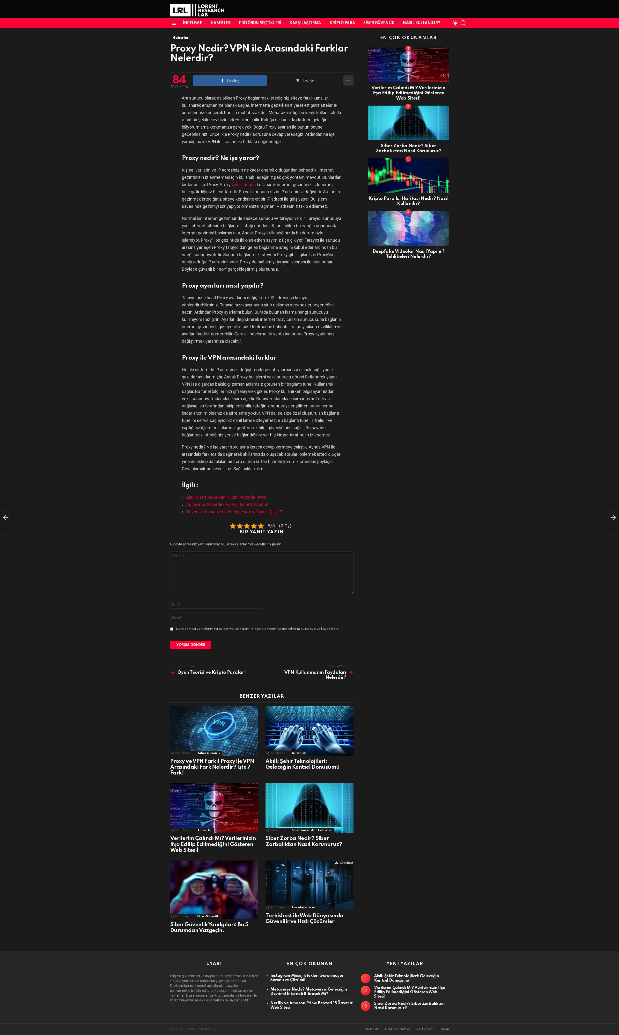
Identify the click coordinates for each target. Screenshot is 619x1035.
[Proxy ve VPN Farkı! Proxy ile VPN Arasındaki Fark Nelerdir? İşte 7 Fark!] (214, 731)
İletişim (444, 1029)
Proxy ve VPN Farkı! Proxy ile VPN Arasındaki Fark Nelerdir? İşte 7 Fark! (212, 767)
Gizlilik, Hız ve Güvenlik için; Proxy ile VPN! (226, 497)
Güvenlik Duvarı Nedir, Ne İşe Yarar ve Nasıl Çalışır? (234, 511)
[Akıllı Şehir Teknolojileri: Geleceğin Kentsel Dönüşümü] (309, 731)
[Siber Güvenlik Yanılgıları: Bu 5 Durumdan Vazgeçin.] (214, 890)
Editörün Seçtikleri (260, 23)
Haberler (221, 23)
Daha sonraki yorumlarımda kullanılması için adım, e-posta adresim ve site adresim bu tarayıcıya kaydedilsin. (257, 628)
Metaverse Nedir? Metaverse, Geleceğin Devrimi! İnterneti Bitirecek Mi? (308, 991)
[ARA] (463, 23)
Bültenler (299, 753)
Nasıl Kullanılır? (421, 23)
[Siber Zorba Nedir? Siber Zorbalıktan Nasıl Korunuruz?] (309, 808)
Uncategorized (303, 907)
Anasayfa (372, 1029)
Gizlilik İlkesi (424, 1029)
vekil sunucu (244, 184)
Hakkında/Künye (397, 1029)
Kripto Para (342, 23)
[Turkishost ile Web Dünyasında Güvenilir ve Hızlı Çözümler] (309, 885)
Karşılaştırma (305, 23)
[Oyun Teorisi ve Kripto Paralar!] (6, 517)
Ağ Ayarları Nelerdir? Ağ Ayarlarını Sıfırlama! (227, 504)
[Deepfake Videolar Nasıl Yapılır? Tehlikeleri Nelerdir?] (408, 228)
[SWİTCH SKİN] (455, 23)
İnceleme (192, 23)
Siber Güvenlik (378, 23)
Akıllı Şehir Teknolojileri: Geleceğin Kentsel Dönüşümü (406, 978)
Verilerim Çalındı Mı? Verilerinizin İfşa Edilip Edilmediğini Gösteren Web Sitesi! (213, 844)
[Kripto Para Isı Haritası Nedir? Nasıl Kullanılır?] (408, 175)
